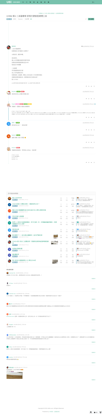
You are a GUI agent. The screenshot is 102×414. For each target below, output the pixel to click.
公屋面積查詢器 (59, 13)
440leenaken (12, 334)
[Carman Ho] (9, 198)
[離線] (9, 47)
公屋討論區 (16, 2)
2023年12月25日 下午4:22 (23, 225)
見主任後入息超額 (18, 216)
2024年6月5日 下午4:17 (23, 212)
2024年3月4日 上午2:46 (23, 218)
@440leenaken (10, 316)
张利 (10, 314)
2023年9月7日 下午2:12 (84, 260)
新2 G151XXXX (17, 198)
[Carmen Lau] (9, 204)
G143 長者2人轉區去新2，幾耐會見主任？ (26, 204)
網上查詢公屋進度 (50, 13)
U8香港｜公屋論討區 (54, 411)
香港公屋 (14, 46)
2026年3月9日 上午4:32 (23, 199)
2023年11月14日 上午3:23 (23, 250)
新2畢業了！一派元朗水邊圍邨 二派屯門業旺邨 (27, 235)
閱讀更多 (93, 278)
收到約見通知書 (17, 248)
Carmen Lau (12, 293)
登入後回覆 (91, 19)
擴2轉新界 (15, 254)
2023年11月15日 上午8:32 (84, 248)
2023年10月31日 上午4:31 (23, 256)
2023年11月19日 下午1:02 (23, 244)
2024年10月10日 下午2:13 (84, 216)
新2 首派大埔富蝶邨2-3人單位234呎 (24, 260)
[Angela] (7, 324)
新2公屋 (9, 18)
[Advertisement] (51, 33)
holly (10, 346)
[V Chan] (78, 216)
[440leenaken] (9, 217)
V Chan (11, 283)
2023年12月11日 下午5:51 (23, 237)
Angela (13, 104)
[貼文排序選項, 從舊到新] (86, 19)
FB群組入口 (41, 13)
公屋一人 (14, 122)
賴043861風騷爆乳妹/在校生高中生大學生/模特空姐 (29, 210)
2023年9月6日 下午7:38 (23, 262)
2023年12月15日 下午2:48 (23, 231)
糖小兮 (10, 303)
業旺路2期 (15, 229)
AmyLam (14, 147)
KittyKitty (14, 91)
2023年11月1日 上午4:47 (84, 254)
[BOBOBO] (78, 248)
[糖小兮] (9, 210)
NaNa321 (14, 135)
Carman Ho (12, 273)
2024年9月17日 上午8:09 (23, 205)
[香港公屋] (9, 236)
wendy (11, 357)
